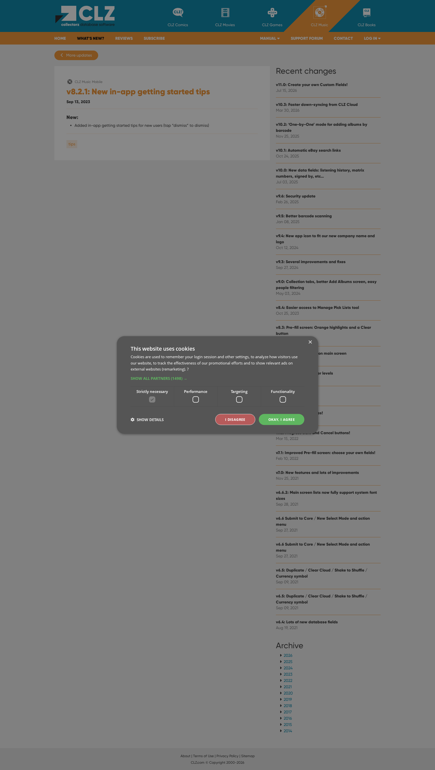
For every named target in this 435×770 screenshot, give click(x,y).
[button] (217, 378)
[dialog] (217, 385)
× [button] (310, 342)
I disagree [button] (235, 419)
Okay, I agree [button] (281, 419)
